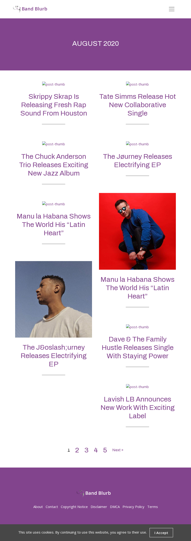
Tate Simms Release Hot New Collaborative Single (137, 105)
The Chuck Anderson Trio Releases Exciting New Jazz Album (53, 165)
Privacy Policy (133, 506)
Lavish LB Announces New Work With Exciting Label (137, 407)
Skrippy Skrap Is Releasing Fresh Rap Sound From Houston (53, 105)
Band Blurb (33, 9)
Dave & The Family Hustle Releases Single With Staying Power (138, 347)
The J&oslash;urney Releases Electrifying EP (53, 356)
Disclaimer (99, 506)
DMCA (115, 506)
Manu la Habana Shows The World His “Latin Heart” (137, 288)
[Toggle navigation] (171, 9)
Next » (117, 450)
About (38, 506)
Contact (52, 506)
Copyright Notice (74, 506)
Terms (152, 506)
